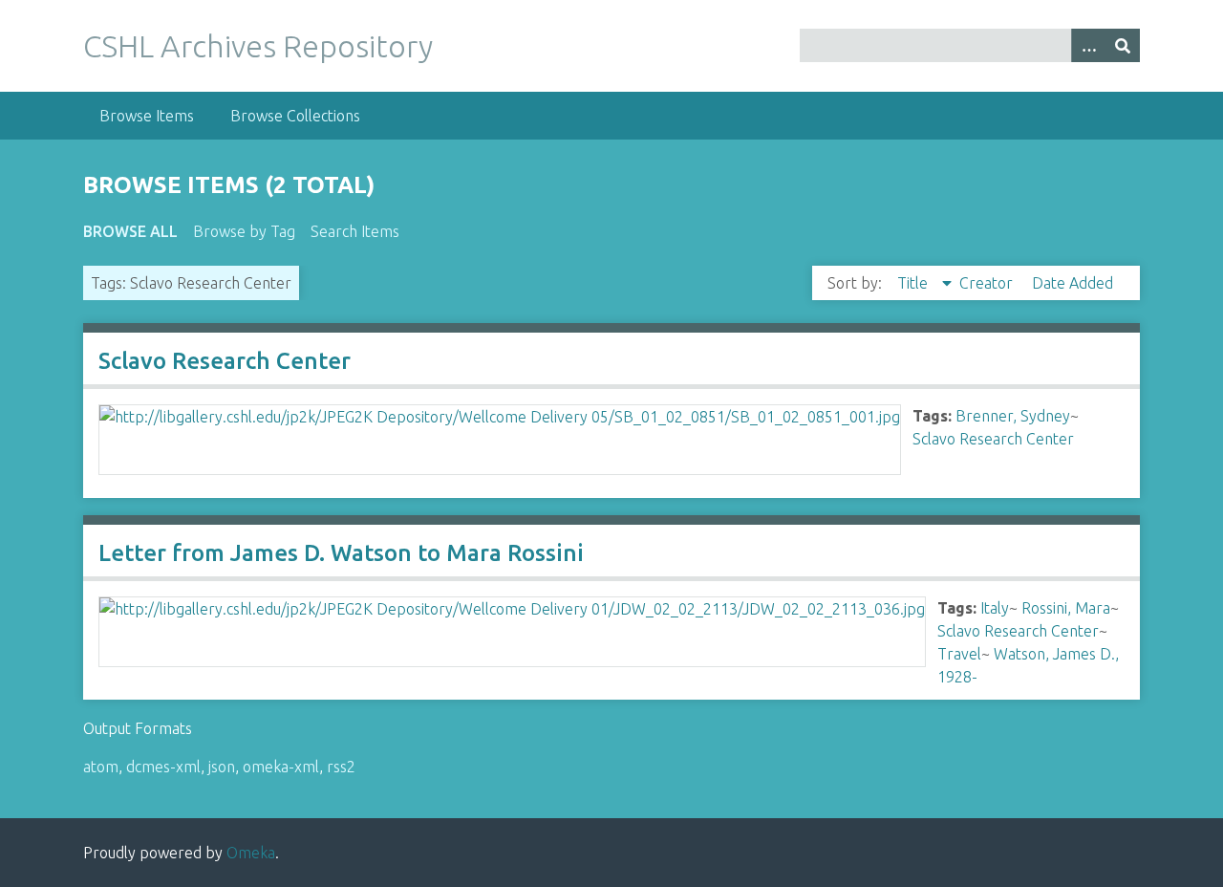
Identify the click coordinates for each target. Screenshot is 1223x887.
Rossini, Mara (1065, 608)
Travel (959, 653)
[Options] (1088, 45)
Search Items (355, 231)
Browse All (130, 231)
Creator (988, 283)
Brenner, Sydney (1012, 415)
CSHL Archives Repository (258, 46)
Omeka (250, 852)
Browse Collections (295, 115)
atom (100, 766)
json (221, 766)
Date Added (1072, 283)
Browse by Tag (244, 231)
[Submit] (1122, 45)
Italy (994, 608)
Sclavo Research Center (224, 361)
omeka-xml (281, 766)
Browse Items (146, 115)
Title (914, 283)
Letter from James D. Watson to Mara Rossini (341, 553)
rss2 (341, 766)
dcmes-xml (163, 766)
